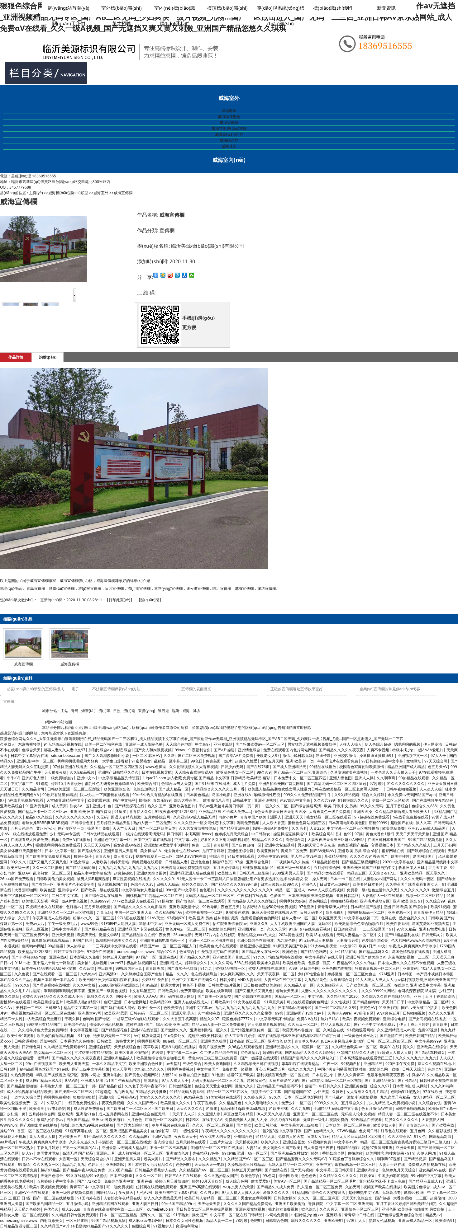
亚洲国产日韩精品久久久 (118, 772)
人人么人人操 (430, 789)
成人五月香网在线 (113, 1114)
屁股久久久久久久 (306, 1220)
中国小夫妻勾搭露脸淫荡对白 (341, 1069)
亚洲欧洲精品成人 (118, 1058)
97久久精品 (406, 929)
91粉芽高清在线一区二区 (86, 1130)
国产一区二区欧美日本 (157, 828)
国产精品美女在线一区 (260, 951)
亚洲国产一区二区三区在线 (315, 1114)
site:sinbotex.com (66, 755)
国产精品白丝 (110, 1086)
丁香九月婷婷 (48, 1147)
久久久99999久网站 (378, 990)
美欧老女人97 (267, 755)
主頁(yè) (36, 192)
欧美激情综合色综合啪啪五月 (359, 923)
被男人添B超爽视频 (93, 878)
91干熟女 (181, 1214)
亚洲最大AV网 (89, 1013)
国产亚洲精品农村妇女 (289, 1153)
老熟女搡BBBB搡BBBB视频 (45, 822)
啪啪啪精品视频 (344, 901)
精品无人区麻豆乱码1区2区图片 (358, 1136)
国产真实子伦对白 (182, 968)
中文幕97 (203, 744)
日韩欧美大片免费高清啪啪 (180, 990)
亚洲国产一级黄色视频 (107, 990)
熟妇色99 (343, 834)
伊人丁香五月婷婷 (414, 1024)
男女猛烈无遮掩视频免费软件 (312, 744)
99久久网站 (9, 996)
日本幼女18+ (318, 1136)
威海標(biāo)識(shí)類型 (68, 192)
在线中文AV (212, 1119)
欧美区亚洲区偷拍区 (132, 1052)
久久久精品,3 (209, 1158)
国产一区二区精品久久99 (335, 1007)
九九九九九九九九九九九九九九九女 (128, 867)
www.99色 (89, 923)
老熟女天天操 (287, 990)
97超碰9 (377, 783)
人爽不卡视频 (378, 750)
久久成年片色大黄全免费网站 (42, 1030)
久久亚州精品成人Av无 (396, 1030)
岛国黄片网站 (48, 1153)
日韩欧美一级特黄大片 (115, 1041)
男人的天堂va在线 (306, 856)
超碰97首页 (222, 862)
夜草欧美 (150, 1046)
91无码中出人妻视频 (316, 940)
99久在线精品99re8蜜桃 (86, 1175)
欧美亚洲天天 (330, 918)
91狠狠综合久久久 (353, 800)
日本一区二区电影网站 (303, 1097)
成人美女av (122, 856)
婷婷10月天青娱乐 (207, 1181)
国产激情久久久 (174, 1030)
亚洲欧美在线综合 (432, 1046)
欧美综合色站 (75, 1024)
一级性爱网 (189, 1130)
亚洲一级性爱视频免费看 (72, 1192)
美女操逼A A (150, 850)
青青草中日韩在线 (359, 1214)
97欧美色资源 (237, 912)
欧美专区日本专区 (368, 884)
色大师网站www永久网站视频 (416, 940)
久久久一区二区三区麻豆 (212, 1125)
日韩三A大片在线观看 (183, 1175)
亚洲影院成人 (171, 962)
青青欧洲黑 (155, 968)
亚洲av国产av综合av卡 (305, 1013)
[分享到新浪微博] (170, 275)
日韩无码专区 (311, 912)
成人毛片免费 (244, 783)
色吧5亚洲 (112, 1002)
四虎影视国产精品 (353, 845)
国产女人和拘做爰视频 (153, 750)
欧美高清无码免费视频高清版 (185, 867)
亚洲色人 (309, 884)
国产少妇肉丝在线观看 (253, 996)
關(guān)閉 (150, 600)
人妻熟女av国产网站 (380, 878)
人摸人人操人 (350, 744)
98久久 (275, 1097)
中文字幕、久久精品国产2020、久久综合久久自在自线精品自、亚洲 (365, 996)
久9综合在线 (333, 1030)
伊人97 (28, 1153)
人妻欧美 (99, 862)
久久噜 (169, 755)
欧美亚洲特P (267, 850)
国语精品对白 (440, 1136)
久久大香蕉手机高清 (180, 1018)
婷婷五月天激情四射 (172, 1181)
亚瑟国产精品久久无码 (355, 1052)
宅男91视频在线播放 (178, 1046)
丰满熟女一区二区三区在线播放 (124, 1142)
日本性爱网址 (135, 1002)
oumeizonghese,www (135, 951)
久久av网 (86, 968)
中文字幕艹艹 (22, 783)
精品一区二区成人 (290, 890)
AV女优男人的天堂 (215, 1136)
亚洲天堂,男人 (183, 1013)
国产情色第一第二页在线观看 (200, 901)
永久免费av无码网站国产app (412, 794)
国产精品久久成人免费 (275, 1186)
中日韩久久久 (330, 1086)
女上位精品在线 (343, 951)
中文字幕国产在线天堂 (323, 957)
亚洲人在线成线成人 (191, 1002)
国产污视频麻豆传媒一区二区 (255, 1030)
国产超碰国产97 (297, 1091)
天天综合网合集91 (96, 1158)
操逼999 (7, 1130)
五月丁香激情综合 (440, 996)
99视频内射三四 (129, 968)
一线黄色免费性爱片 (81, 1102)
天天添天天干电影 (209, 1164)
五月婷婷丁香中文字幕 (55, 1181)
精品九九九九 (73, 1164)
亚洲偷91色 (85, 1114)
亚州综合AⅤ (68, 890)
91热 (293, 929)
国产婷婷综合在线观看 (426, 850)
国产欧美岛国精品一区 (44, 1203)
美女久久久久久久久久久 (160, 1097)
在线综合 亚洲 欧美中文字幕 (417, 985)
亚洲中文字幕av (198, 1007)
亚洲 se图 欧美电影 (108, 1119)
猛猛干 (310, 1086)
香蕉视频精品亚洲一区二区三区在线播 (43, 1013)
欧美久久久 (270, 1142)
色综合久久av (142, 884)
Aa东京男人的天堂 (238, 1186)
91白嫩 (84, 1035)
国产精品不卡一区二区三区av (42, 811)
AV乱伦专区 (364, 1013)
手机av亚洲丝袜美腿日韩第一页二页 (228, 806)
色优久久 (51, 1209)
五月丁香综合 (397, 806)
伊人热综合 (75, 946)
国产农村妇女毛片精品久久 (150, 1164)
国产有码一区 (42, 884)
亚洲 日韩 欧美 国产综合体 (405, 906)
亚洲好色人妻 (33, 778)
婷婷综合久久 (196, 962)
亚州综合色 (243, 1136)
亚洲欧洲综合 (367, 1170)
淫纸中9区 (48, 1041)
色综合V (434, 1069)
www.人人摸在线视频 (326, 890)
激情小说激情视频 (362, 1097)
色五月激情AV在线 (376, 1108)
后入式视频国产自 (112, 884)
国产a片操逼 (224, 750)
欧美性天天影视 (35, 901)
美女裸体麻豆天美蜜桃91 (21, 850)
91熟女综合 (79, 862)
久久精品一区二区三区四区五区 (116, 766)
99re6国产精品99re (178, 1203)
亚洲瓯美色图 (356, 1086)
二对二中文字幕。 (67, 895)
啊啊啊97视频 (388, 1158)
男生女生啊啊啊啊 (256, 1198)
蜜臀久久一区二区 (155, 1214)
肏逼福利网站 (187, 1226)
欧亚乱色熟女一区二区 (235, 772)
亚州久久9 (258, 923)
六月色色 (134, 1119)
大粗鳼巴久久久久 (149, 1069)
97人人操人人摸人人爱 (241, 1192)
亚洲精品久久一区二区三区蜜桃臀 (65, 912)
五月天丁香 (437, 867)
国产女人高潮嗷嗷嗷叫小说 (106, 755)
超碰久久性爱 (246, 761)
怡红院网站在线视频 (285, 957)
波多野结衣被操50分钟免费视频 (269, 906)
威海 (186, 710)
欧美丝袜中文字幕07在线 (176, 1192)
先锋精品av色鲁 (206, 1153)
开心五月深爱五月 (270, 1069)
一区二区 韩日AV (146, 755)
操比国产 (199, 1214)
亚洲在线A (242, 794)
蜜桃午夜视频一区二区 (204, 912)
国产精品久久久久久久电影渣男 (140, 906)
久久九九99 (300, 1108)
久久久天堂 (276, 929)
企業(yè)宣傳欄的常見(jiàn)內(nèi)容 (390, 689)
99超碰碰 (55, 946)
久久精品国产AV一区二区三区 (248, 1158)
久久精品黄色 (230, 1102)
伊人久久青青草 (351, 1074)
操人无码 (319, 878)
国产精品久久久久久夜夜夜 (341, 750)
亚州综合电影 (394, 1018)
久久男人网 (209, 1192)
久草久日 (54, 1102)
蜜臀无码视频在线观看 (267, 968)
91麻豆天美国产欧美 (290, 946)
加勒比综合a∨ (100, 750)
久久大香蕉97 (399, 1136)
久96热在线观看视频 (245, 1046)
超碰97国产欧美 (240, 1074)
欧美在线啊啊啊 (219, 990)
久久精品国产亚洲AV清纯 (150, 1136)
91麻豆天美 (274, 1002)
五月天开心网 (444, 845)
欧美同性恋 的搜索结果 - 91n (390, 1153)
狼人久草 (423, 822)
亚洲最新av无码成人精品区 (124, 1147)
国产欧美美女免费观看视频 (48, 856)
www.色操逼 (156, 766)
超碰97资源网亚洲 (377, 1147)
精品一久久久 (176, 974)
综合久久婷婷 (373, 794)
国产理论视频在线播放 (51, 985)
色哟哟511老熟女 (405, 1091)
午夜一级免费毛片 (63, 923)
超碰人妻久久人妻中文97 (64, 750)
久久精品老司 (33, 789)
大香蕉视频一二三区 (410, 1198)
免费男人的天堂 (291, 1136)
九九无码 (104, 912)
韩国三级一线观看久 (294, 867)
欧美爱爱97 (260, 1181)
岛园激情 (151, 1080)
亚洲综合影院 (99, 1046)
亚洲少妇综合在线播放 (255, 940)
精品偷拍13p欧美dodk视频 (243, 1108)
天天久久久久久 (189, 1108)
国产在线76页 (258, 766)
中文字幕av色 (185, 839)
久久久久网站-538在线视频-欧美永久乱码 (245, 962)
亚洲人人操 (364, 778)
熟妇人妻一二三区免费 (152, 822)
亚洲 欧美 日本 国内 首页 (90, 811)
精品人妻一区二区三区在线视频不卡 (408, 1114)
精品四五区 (356, 873)
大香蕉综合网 (341, 979)
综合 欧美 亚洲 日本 (172, 1024)
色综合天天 (31, 750)
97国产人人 (356, 1220)
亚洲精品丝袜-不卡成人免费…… (224, 811)
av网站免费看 (276, 1214)
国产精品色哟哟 (313, 951)
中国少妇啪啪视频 (393, 1175)
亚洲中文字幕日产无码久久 (194, 979)
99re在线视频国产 (41, 1063)
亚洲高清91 (108, 974)
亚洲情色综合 (249, 750)
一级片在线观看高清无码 (143, 834)
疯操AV (418, 1074)
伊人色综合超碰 (378, 744)
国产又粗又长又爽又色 (48, 862)
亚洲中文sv (86, 778)
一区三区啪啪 (77, 1220)
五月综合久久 (352, 1102)
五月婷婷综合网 (157, 817)
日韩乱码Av (126, 1097)
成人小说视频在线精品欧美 (29, 1091)
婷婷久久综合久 (195, 884)
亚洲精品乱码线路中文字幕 (335, 1108)
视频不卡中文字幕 (266, 1091)
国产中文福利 (124, 800)
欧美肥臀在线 (99, 800)
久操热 (337, 1091)
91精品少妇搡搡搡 (151, 1091)
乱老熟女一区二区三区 (51, 873)
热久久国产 (156, 806)
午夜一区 (330, 1063)
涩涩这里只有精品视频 (93, 1052)
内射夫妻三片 (70, 1136)
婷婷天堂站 (119, 862)
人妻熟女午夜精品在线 (122, 1198)
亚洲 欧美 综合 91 (407, 901)
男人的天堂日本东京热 (316, 845)
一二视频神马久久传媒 (290, 862)
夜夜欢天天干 (185, 1136)
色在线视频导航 (204, 974)
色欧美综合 (173, 1007)
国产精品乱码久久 (374, 951)
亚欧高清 (65, 1114)
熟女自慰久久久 (412, 918)
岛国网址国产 (424, 856)
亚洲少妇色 (102, 806)
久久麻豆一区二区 (303, 1024)
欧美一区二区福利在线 (103, 744)
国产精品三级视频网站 (360, 862)
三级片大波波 (221, 1142)
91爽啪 (211, 1108)
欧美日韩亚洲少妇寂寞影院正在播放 (109, 979)
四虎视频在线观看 (147, 862)
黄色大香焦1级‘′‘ (379, 834)
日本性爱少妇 (323, 1074)
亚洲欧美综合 (11, 806)
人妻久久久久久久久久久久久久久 (329, 990)
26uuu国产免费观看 (16, 878)
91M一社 (22, 962)
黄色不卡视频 (194, 985)
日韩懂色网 (31, 1046)
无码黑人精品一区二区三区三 (209, 895)
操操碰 (144, 800)
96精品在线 (193, 1097)
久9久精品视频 (346, 794)
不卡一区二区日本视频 (168, 1147)
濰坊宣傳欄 (266, 588)
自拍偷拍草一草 (163, 1130)
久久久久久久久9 (415, 890)
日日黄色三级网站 (335, 884)
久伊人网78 (426, 1153)
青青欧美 (439, 1024)
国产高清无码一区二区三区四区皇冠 (336, 783)
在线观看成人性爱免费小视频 (35, 839)
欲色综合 (308, 1209)
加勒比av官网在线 (191, 856)
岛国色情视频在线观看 (410, 951)
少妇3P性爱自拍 (311, 974)
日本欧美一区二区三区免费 (347, 1125)
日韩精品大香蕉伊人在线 (155, 1170)
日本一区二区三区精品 (118, 1214)
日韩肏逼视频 (25, 1041)
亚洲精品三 (373, 1063)
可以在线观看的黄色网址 (307, 1002)
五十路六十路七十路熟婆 (53, 962)
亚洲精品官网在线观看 (110, 1203)
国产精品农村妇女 (430, 1052)
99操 (279, 1013)
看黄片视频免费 (212, 1046)
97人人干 (438, 755)
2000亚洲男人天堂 (287, 873)
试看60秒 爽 (414, 1192)
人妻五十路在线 (392, 1164)
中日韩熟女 (260, 834)
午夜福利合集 (199, 750)
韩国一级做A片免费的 (270, 828)
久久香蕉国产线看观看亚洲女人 (412, 884)
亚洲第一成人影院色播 (144, 744)
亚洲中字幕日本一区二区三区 (24, 895)
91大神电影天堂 (323, 946)
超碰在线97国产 (139, 1024)
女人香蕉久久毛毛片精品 (367, 1091)
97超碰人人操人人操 (394, 1052)
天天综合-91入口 (383, 873)
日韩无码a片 (432, 934)
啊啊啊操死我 (148, 1041)
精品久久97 (209, 1018)
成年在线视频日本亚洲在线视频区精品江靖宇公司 (299, 1035)
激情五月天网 (271, 761)
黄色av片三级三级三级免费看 (212, 1058)
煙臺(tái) (88, 710)
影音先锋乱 (335, 912)
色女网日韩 (368, 1130)
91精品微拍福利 (325, 862)
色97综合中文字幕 (295, 800)
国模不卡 (123, 996)
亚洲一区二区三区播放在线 (210, 940)
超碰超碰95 (123, 873)
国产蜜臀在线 (443, 1125)
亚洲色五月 (105, 1153)
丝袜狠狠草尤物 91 (258, 867)
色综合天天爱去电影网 (213, 1086)
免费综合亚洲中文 (119, 1181)
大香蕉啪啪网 (25, 890)
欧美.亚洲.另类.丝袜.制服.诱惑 (213, 918)
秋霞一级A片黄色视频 (69, 901)
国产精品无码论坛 (80, 867)
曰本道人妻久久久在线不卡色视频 (406, 962)
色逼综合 (186, 951)
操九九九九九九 (301, 1069)
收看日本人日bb (411, 867)
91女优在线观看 (247, 1002)
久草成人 (7, 744)
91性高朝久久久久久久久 (105, 1136)
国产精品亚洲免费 (234, 828)
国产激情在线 (391, 1035)
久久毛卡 (299, 828)
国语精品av (105, 1192)
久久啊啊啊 (386, 778)
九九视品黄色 (315, 979)
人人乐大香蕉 (273, 822)
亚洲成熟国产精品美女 (128, 1130)
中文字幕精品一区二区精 (428, 1002)
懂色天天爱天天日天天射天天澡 (280, 811)
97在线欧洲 (432, 1091)
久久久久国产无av (142, 1102)
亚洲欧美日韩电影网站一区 (162, 940)
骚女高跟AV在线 (127, 845)
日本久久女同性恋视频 (184, 1220)
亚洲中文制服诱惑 (279, 845)
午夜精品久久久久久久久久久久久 (230, 1130)
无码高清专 (391, 1192)
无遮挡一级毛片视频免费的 (325, 1119)
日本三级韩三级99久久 (279, 884)
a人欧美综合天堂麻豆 (43, 1018)
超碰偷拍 (437, 1198)
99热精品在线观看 (413, 778)
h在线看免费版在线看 (25, 800)
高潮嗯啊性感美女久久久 (115, 940)
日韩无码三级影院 (254, 873)
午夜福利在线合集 (252, 895)
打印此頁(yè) (119, 600)
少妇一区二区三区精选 (390, 800)
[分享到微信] (191, 275)
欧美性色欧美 (294, 962)
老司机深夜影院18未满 (417, 990)
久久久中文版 (84, 985)
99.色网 (269, 1175)
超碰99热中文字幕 (363, 1192)
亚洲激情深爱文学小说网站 (166, 845)
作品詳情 (15, 357)
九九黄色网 (286, 940)
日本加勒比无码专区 (295, 1007)
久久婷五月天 (255, 1097)
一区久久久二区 (275, 806)
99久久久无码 (371, 806)
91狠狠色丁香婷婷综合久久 (351, 1158)
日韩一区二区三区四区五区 (389, 1041)
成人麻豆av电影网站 (146, 1220)
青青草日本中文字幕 (86, 1186)
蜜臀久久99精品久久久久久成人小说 (53, 996)
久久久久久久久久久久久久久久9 (244, 890)
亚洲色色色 (200, 862)
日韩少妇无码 (232, 766)
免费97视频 (427, 1030)
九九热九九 (123, 1091)
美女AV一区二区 (287, 1181)
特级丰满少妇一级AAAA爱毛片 (417, 750)
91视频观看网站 (360, 1030)
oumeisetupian (160, 1209)
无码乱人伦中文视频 (358, 1114)
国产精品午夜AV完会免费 (84, 1170)
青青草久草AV (306, 1041)
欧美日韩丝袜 (266, 1125)
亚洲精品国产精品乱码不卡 (279, 1086)
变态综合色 (163, 1142)
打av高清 (150, 985)
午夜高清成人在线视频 (51, 918)
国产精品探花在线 (129, 806)
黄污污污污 (45, 828)
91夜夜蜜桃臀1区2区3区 (175, 811)
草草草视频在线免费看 (170, 1125)
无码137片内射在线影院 (215, 934)
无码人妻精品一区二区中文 (358, 934)
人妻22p (317, 828)
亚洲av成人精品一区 (415, 1220)
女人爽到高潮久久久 (237, 974)
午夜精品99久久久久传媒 (354, 962)
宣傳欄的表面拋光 (196, 689)
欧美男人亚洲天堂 (74, 1063)
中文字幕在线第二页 (361, 918)
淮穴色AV (367, 1007)
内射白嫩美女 (51, 1220)
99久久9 (264, 772)
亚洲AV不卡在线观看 (31, 1192)
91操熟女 (165, 901)
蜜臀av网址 (90, 1074)
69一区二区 (257, 1153)
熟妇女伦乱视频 (382, 1220)
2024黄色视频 (291, 934)
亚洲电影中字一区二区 (35, 761)
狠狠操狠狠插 (84, 1097)
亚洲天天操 (362, 811)
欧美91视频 (440, 906)
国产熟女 (243, 1125)
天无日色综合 (52, 1175)
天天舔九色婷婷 (27, 1209)
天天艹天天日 (124, 828)
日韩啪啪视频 (414, 1013)
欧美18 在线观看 (319, 934)
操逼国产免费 (98, 828)
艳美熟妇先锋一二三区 (112, 1035)
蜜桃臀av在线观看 (15, 1002)
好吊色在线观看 (394, 1130)
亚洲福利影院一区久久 (208, 1030)
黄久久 (408, 1046)
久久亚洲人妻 (209, 1114)
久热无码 (352, 1186)
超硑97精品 (50, 1170)
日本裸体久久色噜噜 (77, 1041)
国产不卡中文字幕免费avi (375, 1024)
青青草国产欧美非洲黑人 (260, 817)
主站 (64, 710)
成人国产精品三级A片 (44, 1080)
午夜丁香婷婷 (204, 1102)
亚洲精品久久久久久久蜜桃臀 (247, 1013)
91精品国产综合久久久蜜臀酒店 (318, 1192)
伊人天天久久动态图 (273, 1114)
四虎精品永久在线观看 (44, 906)
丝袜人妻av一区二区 (299, 918)
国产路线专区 (89, 850)
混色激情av (250, 1052)
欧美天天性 (86, 934)
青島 (75, 710)
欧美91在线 (389, 1046)
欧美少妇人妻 (384, 1125)
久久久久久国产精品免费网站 (247, 1203)
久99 (293, 968)
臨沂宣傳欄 (221, 588)
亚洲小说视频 (265, 800)
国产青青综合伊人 (414, 1125)
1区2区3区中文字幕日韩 (281, 1130)
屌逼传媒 (323, 755)
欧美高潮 (36, 1108)
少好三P (445, 990)
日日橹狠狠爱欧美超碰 (262, 985)
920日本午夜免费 (399, 1063)
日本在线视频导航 (157, 772)
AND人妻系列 (249, 979)
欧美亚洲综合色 (117, 789)
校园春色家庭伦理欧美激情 (361, 766)
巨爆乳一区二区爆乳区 (164, 1119)
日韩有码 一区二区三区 (149, 1013)
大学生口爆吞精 (115, 761)
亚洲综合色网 (257, 862)
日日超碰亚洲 (345, 929)
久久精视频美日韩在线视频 (256, 1063)
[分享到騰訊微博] (177, 275)
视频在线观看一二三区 (154, 856)
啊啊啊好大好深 (292, 901)
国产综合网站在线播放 (104, 895)
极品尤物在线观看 (285, 1119)
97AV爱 (71, 1080)
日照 (117, 710)
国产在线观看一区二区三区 (54, 974)
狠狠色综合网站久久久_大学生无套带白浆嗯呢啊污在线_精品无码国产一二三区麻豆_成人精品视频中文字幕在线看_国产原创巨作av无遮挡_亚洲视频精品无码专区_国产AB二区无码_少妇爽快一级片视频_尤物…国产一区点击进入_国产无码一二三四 (201, 738)
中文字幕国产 (208, 1069)
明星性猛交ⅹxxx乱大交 (257, 934)
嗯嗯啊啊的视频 (407, 744)
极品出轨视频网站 (141, 962)
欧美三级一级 (18, 867)
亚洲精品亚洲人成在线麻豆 (191, 873)
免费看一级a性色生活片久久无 (372, 890)
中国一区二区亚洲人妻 (133, 912)
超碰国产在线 (401, 822)
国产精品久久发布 (180, 1158)
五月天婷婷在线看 (191, 1142)
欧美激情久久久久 (175, 1102)
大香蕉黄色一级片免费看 (329, 811)
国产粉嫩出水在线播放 (38, 1125)
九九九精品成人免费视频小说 (391, 1102)
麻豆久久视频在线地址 (436, 1063)
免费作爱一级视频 (237, 1069)
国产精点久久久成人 (413, 845)
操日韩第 (174, 834)
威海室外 (100, 192)
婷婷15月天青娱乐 (66, 783)
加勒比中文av (150, 923)
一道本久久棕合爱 (26, 1097)
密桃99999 (378, 822)
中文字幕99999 (428, 1041)
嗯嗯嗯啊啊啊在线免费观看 (58, 845)
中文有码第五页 (142, 990)
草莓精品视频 (335, 856)
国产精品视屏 (414, 1158)
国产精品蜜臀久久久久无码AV (301, 1158)
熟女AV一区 (79, 806)
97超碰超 (103, 1091)
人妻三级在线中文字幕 (282, 979)
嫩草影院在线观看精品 (50, 940)
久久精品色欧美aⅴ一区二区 (354, 1046)
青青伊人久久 (140, 811)
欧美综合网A (322, 834)
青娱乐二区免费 (294, 850)
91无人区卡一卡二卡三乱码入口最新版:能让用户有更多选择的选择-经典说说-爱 (243, 878)
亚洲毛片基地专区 (375, 901)
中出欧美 (105, 968)
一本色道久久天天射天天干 (393, 772)
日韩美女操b (284, 1198)
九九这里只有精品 (395, 1097)
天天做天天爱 (209, 1203)
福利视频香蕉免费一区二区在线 (283, 1074)
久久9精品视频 (82, 772)
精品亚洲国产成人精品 (406, 766)
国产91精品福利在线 (401, 934)
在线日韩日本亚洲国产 (386, 839)
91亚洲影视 (388, 1007)
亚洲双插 (333, 1214)
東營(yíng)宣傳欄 (168, 588)
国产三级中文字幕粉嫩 (90, 1069)
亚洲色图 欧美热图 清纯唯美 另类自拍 (413, 1209)
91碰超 (42, 783)
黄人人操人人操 (42, 1136)
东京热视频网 (29, 744)
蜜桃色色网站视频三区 (306, 822)
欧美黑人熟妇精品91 (83, 1002)
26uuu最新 (182, 934)
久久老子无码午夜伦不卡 (145, 1086)
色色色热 (308, 1175)
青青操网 (220, 845)
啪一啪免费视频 (120, 1186)
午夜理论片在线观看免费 (337, 761)
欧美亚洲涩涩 (115, 1013)
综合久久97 (379, 1086)
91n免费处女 (174, 1035)
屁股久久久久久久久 (401, 1119)
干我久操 (71, 1018)
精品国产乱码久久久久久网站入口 (309, 1058)
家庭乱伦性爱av (50, 1119)
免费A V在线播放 (76, 839)
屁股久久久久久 (100, 996)
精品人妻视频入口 (336, 1024)
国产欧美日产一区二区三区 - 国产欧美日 (140, 1108)
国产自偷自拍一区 (246, 845)
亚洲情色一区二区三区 (360, 1209)
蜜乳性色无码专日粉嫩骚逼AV (109, 783)
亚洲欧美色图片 (182, 806)
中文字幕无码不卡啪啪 (275, 1018)
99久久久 (18, 862)
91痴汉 (120, 811)
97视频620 (176, 918)
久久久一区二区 (149, 1175)
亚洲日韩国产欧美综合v (365, 957)
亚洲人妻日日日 (145, 1203)
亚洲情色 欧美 (279, 1041)
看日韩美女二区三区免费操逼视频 (204, 1209)
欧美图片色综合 (417, 1186)
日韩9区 (192, 1119)
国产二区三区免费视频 (196, 755)
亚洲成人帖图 (92, 1080)
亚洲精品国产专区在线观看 (139, 929)
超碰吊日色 (256, 1080)
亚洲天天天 (293, 817)
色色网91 (183, 1164)
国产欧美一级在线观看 (99, 890)
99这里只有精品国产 (43, 1024)
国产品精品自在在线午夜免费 (146, 934)
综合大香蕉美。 (187, 800)
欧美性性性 (400, 856)
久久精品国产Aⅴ (168, 912)
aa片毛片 (8, 1142)
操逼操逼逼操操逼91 (376, 755)
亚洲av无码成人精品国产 (428, 828)
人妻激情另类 (347, 940)
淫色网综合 (318, 901)
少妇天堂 (321, 1091)
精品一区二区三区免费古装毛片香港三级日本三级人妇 (405, 1142)
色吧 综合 (123, 750)
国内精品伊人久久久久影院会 (252, 901)
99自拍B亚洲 (233, 1153)
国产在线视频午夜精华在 (433, 800)
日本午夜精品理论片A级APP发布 (49, 968)
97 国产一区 (146, 957)
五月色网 (417, 1130)
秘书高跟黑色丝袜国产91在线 (44, 1069)
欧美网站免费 (393, 828)
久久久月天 (328, 1209)
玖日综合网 (309, 968)
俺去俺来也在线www (181, 850)
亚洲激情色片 (177, 1153)
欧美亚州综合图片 (48, 1002)
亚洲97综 (106, 1097)
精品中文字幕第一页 (80, 1007)
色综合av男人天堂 (176, 783)
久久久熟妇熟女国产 (221, 1175)
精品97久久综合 (39, 817)
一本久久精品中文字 (109, 1063)
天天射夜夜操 (55, 772)
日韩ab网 (8, 1069)
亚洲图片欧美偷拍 (290, 1203)
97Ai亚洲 (386, 974)
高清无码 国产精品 (77, 1153)
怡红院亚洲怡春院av (230, 923)
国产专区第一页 (71, 828)
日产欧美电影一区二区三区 (368, 985)
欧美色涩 (47, 890)
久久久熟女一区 (46, 1164)
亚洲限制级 (115, 1164)
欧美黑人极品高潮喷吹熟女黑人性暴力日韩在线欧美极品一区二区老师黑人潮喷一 (315, 789)
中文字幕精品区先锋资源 (119, 778)
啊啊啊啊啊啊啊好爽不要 (64, 990)
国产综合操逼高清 (306, 806)
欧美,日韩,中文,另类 (340, 806)
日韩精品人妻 (176, 862)
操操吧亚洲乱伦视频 (106, 1024)
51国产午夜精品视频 (123, 1080)
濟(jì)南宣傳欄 (138, 588)
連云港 (163, 710)
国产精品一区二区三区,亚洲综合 (300, 772)
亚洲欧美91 (333, 1220)
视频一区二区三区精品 (424, 895)
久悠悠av (88, 974)
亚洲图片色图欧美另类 (75, 884)
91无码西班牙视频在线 (63, 744)
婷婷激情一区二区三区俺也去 (351, 974)
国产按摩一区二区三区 (73, 1091)
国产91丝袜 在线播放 (212, 783)
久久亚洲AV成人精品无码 (194, 817)
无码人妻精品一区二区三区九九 (218, 1080)
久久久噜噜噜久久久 (261, 1102)
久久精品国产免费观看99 (64, 1046)
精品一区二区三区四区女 (227, 1091)
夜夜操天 (125, 1192)
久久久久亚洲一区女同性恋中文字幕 (204, 822)
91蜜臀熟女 (141, 761)
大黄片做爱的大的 (284, 1080)
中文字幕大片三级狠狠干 (301, 1125)
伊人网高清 (432, 744)
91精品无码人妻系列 (186, 1091)
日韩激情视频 (180, 1086)
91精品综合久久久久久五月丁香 (218, 789)
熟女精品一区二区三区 (52, 1052)
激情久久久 (244, 1086)
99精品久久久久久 (267, 839)
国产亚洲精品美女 (380, 1080)
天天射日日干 (393, 1002)
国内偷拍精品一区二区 (366, 912)
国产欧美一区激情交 (214, 996)
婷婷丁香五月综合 (69, 951)
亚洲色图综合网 (240, 850)
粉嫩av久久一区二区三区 (93, 918)
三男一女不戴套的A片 (80, 1147)
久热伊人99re (339, 1013)
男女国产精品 (77, 1119)
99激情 (24, 1164)
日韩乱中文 (241, 800)
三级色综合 (192, 1063)
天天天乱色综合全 (357, 1198)
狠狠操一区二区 (315, 1046)
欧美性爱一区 (149, 1007)
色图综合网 (140, 1226)
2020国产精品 (120, 1170)
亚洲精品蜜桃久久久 (282, 1046)
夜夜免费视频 (113, 1102)
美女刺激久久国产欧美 (281, 1147)
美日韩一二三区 (29, 1007)
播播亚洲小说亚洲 (255, 946)
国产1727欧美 (89, 1181)
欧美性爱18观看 (20, 1035)
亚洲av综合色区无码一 (150, 1114)
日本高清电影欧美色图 (347, 822)
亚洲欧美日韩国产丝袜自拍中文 (369, 867)
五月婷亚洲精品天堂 (113, 822)
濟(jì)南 (129, 710)
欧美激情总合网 (216, 800)
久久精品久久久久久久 (338, 1175)
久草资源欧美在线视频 (349, 772)
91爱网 (158, 1052)
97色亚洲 (306, 906)
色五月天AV (437, 766)
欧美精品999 (160, 1002)
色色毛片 (206, 890)
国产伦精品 (407, 1080)
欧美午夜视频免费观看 (361, 1018)
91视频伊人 (163, 1226)
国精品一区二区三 (290, 996)
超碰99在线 (272, 1052)
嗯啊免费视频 (248, 822)
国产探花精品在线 (99, 929)
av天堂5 (172, 1063)
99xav (180, 750)
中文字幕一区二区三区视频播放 (353, 828)
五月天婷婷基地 (226, 867)
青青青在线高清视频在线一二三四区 (113, 1209)
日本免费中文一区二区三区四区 (300, 778)
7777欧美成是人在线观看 (133, 901)
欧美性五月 (226, 873)
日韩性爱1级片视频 (224, 985)
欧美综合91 (445, 1220)
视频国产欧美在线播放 (382, 1186)
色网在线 (388, 918)
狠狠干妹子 (83, 856)
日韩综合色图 (82, 822)
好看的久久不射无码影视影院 (224, 839)
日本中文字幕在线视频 (152, 839)
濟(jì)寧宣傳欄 (89, 588)
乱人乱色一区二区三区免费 (319, 1186)
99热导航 (210, 906)
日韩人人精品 (167, 884)
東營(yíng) (146, 710)
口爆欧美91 (220, 1002)
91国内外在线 (88, 1198)
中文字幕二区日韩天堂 (334, 1170)
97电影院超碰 (58, 1108)
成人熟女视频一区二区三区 (140, 1153)
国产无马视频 (301, 1170)
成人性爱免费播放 (88, 1108)
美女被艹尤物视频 (92, 962)
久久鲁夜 (21, 974)
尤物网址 (413, 761)
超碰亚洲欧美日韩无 (205, 1035)
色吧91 (256, 1220)
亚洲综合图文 (294, 1142)
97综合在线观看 (100, 951)
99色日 (197, 761)
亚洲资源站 (223, 744)
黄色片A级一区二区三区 (185, 929)
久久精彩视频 (439, 1130)
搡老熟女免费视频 (283, 1209)
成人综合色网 (237, 1181)
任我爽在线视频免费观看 (156, 1186)
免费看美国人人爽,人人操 (246, 1119)
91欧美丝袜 (278, 1108)
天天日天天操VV (96, 845)
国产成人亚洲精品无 (289, 766)
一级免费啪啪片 (60, 778)
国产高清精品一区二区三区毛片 (330, 1181)
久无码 (102, 817)
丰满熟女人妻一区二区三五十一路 (68, 1086)
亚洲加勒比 (112, 1074)
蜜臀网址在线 (393, 850)
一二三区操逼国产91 (376, 929)
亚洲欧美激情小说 (184, 906)
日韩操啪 (227, 979)
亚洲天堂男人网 (127, 1158)
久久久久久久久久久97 (74, 817)
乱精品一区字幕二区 (171, 761)
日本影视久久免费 (85, 957)
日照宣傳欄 (114, 588)
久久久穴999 (324, 800)
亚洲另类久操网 (213, 1041)
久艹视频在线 (209, 1013)
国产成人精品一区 (173, 789)
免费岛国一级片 (219, 761)
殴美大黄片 (153, 1158)
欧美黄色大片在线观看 (218, 946)
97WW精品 (346, 1130)
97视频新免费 (319, 1142)
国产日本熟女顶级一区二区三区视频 (332, 1080)
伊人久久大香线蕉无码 (162, 1198)
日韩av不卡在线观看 (39, 1158)
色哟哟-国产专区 (96, 1018)
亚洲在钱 (144, 1181)
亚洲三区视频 (37, 929)
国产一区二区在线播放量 (53, 1198)
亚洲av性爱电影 (432, 929)
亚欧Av (24, 873)
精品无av (433, 1214)
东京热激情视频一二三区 (408, 957)
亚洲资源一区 (399, 912)
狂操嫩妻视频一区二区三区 (377, 968)
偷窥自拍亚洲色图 (194, 1074)
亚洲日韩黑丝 (347, 895)
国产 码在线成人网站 (177, 996)
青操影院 (315, 1203)
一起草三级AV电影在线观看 (136, 1018)
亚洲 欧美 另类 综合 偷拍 (358, 850)
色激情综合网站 (221, 929)
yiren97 (116, 962)
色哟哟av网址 (33, 946)
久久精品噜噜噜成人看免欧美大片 (403, 811)
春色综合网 (295, 839)
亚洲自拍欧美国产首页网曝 (281, 783)
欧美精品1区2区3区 (34, 951)
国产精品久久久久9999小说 (234, 884)
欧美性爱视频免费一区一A (22, 1102)
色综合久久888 (424, 806)
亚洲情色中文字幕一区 (112, 839)
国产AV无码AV (322, 850)
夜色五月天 (230, 906)
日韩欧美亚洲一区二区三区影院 (74, 789)
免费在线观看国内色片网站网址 (289, 750)
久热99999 (99, 901)
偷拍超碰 (355, 1153)
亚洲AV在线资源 (144, 1030)
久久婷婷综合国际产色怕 (141, 974)
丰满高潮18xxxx (198, 834)
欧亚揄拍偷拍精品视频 (56, 1035)
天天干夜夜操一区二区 (275, 974)
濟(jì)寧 (104, 710)
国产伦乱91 (334, 1097)
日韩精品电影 (347, 1147)
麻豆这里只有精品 (238, 1114)
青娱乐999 (162, 800)
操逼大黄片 (170, 985)
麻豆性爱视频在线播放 (131, 878)
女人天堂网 (121, 1069)
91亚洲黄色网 (37, 806)
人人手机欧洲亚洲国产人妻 (292, 923)
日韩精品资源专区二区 (18, 1226)
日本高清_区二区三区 (247, 1041)
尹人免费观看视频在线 (266, 1024)
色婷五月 (95, 1164)
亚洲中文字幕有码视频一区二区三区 (346, 1164)
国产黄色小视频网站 (142, 1074)
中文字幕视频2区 (84, 1030)
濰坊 (196, 710)
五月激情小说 (77, 1203)
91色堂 (218, 1074)
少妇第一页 (16, 1114)
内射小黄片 (227, 817)
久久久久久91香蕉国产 (369, 856)
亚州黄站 (410, 968)
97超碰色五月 (388, 1013)
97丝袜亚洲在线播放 (70, 766)
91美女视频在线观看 (223, 1097)
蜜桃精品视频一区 (230, 968)
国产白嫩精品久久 (319, 1130)
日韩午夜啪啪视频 (401, 789)
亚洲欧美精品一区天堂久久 (423, 873)
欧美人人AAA (145, 996)
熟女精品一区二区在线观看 (328, 817)
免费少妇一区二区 (296, 1102)
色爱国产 (277, 895)
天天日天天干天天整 (412, 834)
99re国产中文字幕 (181, 890)
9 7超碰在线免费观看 (371, 817)
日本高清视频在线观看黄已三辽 (366, 1058)
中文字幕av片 (345, 1142)
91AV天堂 (155, 918)
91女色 (420, 1136)
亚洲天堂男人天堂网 (120, 850)
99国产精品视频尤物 (425, 839)
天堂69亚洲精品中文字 (65, 800)
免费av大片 (35, 923)
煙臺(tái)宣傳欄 (61, 588)
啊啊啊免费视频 (180, 1069)
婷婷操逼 (367, 1175)
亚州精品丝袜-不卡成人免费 (382, 1181)
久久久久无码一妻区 (417, 878)
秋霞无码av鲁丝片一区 (301, 1030)
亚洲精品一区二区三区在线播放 (216, 1147)
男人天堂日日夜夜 (318, 1147)
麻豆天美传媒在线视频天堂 (274, 912)
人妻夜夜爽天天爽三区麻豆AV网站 (336, 839)
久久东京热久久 (82, 1142)
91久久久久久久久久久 (406, 783)
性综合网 (216, 856)
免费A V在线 (307, 1018)
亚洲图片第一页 (251, 929)
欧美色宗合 (250, 1175)
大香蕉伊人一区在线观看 (382, 895)
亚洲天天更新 (63, 934)
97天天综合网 (435, 761)
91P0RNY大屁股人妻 (118, 923)
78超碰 (241, 1220)
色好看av (73, 906)
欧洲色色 (289, 951)
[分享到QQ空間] (163, 275)
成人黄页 (59, 806)
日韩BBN (52, 1007)
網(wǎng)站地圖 (58, 722)
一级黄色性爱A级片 (360, 1035)
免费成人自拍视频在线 (427, 1164)
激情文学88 (108, 934)
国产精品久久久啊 (195, 957)
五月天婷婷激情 (97, 906)
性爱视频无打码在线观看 (218, 951)
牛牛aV (13, 778)
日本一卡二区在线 (345, 878)
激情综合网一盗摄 (384, 1069)
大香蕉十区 (68, 1158)
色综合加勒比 (144, 789)
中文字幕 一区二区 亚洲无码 (349, 1203)
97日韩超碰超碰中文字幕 (382, 761)
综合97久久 (166, 951)
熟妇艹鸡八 (330, 1018)
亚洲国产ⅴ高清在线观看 (200, 1186)
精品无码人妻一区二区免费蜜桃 (218, 1024)
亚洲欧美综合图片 (151, 873)
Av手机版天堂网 (147, 1035)
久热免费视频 (22, 1074)
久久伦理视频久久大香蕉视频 (193, 766)
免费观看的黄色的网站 (260, 918)
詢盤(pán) (47, 357)
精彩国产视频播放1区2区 (57, 1074)
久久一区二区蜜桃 (47, 867)
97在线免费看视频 (315, 929)
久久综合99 (435, 901)
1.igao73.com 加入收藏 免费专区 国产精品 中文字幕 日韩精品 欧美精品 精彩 (207, 778)
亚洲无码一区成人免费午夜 (187, 923)
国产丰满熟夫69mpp (29, 957)
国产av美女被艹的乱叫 (420, 1007)
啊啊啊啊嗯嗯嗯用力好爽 (78, 761)
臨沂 (175, 710)
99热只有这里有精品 (59, 794)
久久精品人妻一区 (299, 985)
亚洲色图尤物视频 (337, 968)
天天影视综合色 (127, 1046)
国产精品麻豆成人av (425, 1181)
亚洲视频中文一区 (412, 755)
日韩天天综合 (413, 1069)
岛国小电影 (221, 794)
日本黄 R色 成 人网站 (410, 1086)
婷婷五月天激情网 (118, 957)
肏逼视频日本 (382, 845)
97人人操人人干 (175, 1080)
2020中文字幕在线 (398, 862)
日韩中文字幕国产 (66, 929)
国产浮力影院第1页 (133, 1125)
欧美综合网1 (147, 783)
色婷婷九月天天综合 (231, 834)
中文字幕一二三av (182, 1052)
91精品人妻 (265, 1136)
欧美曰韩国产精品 (420, 1035)
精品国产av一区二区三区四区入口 (168, 946)
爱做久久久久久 (276, 1192)
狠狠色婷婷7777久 (237, 1018)
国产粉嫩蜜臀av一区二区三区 (260, 744)
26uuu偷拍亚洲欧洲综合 (118, 985)
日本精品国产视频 (365, 906)
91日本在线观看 (240, 856)
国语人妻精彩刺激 (126, 817)
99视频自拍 (350, 1063)
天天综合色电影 (179, 744)
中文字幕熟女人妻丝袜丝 (142, 890)
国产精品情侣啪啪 (22, 1086)
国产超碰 (382, 1198)
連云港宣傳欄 (197, 588)
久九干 (23, 918)
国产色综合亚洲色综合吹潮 (399, 1214)
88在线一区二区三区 (180, 1041)
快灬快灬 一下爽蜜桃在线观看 (104, 794)
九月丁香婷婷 (213, 850)
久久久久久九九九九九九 (416, 1058)
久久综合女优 (429, 1102)
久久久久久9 (163, 878)
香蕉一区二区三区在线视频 (39, 1130)
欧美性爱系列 (397, 923)
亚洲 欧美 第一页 (300, 761)
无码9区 (325, 923)
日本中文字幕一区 (60, 850)
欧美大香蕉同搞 (217, 1063)
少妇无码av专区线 (65, 834)
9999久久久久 (326, 1102)
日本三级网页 (121, 1175)
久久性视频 (340, 1002)
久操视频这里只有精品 (246, 1164)
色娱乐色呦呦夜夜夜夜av (387, 1074)
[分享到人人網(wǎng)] (184, 275)
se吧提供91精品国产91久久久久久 (99, 1226)
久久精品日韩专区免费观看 (74, 1214)
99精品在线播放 (322, 766)
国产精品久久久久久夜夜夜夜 (76, 1058)
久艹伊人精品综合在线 (218, 1052)
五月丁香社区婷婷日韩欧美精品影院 (406, 1203)
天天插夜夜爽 (246, 1142)
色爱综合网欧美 (375, 940)
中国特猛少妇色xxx (307, 1214)
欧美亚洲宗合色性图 (146, 1063)
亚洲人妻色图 (340, 778)
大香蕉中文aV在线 (272, 856)
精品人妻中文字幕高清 (92, 873)
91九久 (259, 957)
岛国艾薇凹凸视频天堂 (430, 923)
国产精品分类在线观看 (325, 873)
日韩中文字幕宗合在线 (29, 755)
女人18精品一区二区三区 (434, 1097)
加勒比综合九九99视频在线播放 (86, 1125)
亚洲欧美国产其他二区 (231, 957)
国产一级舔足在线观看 (259, 1058)
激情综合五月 (443, 890)
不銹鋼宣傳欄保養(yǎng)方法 (116, 689)
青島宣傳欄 (35, 588)
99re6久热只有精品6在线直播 (157, 794)
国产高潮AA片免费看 (235, 755)
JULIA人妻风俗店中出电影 (342, 1041)
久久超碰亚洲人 (330, 985)
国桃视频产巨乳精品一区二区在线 (154, 895)
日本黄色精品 (197, 794)
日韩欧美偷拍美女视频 (55, 878)
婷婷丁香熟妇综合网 (328, 1153)
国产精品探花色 (114, 1030)
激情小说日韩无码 (297, 755)
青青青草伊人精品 (332, 906)
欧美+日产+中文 (372, 946)
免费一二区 (201, 845)
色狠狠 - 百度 (319, 962)
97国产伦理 (82, 940)
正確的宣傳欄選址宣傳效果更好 (296, 689)
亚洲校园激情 (345, 755)
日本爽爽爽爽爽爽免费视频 (310, 895)
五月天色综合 (22, 828)
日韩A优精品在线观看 (101, 834)
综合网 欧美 (288, 1175)
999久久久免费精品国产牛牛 (307, 794)
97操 (359, 834)
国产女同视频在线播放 (427, 1018)
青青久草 (102, 856)
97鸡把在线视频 (130, 918)
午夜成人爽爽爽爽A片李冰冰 (412, 946)
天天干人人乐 (183, 1114)
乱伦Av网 (144, 1192)
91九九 (206, 968)
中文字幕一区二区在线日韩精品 (236, 1214)
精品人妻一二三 (219, 1220)
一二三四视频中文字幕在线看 (112, 946)
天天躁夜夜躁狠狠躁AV (194, 772)
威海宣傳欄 (123, 192)
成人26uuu (71, 1209)
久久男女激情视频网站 (197, 828)
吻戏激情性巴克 (267, 794)
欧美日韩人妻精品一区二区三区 (211, 1198)
